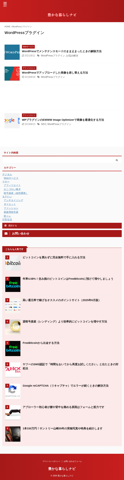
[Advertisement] (62, 97)
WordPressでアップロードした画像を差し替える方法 (55, 72)
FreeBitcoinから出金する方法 (41, 342)
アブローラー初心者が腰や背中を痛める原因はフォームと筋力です (63, 407)
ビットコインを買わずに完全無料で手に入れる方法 (54, 257)
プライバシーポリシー (51, 461)
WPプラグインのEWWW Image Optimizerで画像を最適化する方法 (63, 119)
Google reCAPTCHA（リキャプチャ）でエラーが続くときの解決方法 (66, 385)
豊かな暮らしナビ (62, 469)
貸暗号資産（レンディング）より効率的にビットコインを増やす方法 (65, 321)
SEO (43, 124)
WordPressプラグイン (53, 55)
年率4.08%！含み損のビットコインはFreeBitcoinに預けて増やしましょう (68, 278)
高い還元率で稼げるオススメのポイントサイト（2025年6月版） (62, 300)
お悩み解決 (72, 55)
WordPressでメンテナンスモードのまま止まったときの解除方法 (62, 51)
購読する (12, 225)
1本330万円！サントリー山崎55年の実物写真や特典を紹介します (63, 428)
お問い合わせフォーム (73, 461)
